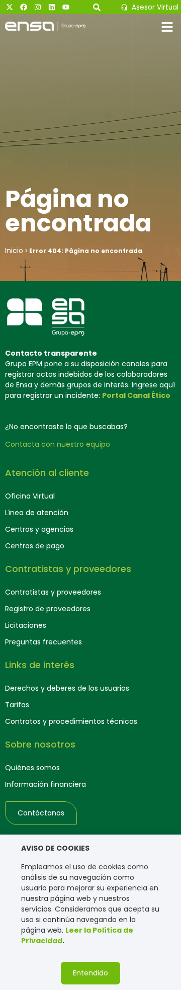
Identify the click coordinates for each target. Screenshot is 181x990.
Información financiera (45, 784)
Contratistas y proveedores (53, 592)
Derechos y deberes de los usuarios (67, 688)
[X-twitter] (10, 7)
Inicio (14, 250)
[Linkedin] (52, 7)
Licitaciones (25, 625)
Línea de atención (36, 513)
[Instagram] (38, 7)
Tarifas (17, 705)
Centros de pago (34, 546)
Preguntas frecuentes (43, 642)
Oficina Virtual (30, 496)
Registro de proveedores (47, 609)
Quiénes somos (32, 768)
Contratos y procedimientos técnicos (71, 721)
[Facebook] (24, 7)
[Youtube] (66, 7)
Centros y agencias (39, 529)
